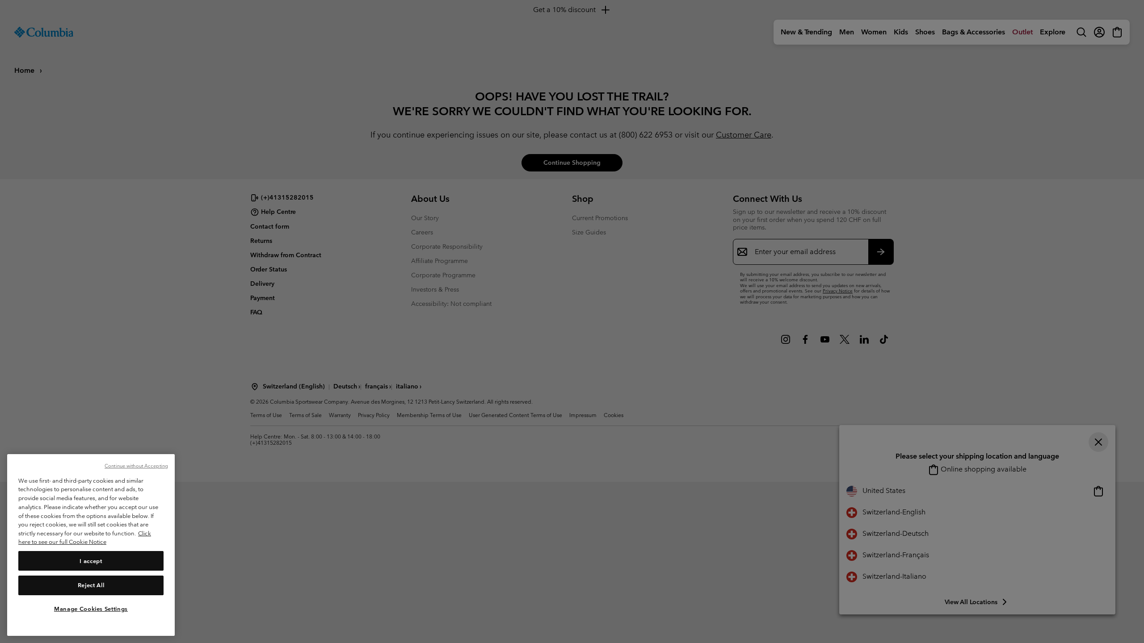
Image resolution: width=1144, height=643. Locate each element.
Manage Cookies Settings (91, 608)
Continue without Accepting (136, 466)
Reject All (91, 585)
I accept (91, 560)
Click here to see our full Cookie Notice (84, 538)
